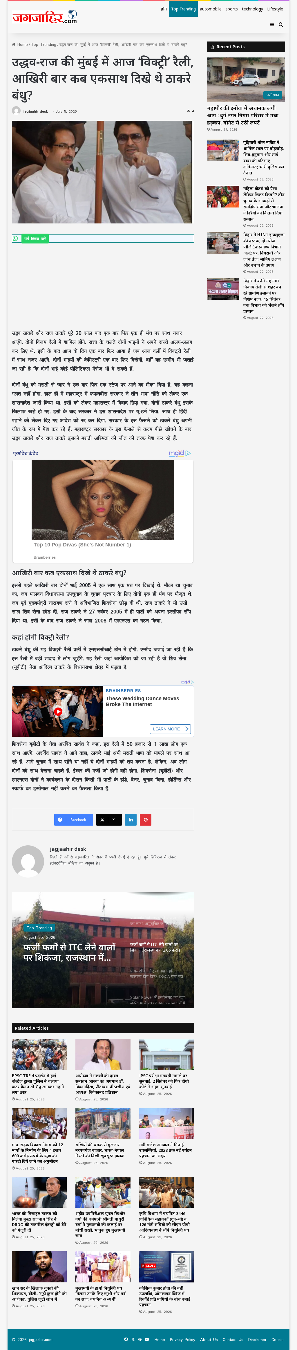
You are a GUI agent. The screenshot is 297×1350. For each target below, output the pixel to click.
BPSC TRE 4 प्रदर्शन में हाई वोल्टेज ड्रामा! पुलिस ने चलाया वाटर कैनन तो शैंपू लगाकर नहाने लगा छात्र (38, 1084)
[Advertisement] (103, 285)
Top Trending (183, 9)
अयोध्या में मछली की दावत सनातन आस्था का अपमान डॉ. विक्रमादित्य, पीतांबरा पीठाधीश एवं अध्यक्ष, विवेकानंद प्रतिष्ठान (102, 1084)
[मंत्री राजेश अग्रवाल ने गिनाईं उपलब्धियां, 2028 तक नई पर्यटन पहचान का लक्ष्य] (166, 1123)
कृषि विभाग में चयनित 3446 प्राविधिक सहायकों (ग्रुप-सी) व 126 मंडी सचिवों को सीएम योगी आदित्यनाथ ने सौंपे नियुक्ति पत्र (164, 1222)
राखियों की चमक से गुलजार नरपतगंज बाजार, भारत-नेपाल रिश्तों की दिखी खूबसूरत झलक (99, 1150)
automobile (211, 9)
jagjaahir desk (35, 111)
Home (21, 44)
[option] (103, 950)
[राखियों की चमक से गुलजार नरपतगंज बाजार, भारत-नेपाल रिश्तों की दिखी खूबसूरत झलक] (103, 1123)
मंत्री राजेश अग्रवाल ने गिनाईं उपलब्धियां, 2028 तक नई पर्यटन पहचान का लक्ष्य (165, 1150)
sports (232, 9)
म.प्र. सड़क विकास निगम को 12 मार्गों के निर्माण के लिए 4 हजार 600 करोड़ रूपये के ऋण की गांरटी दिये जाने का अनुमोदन (37, 1153)
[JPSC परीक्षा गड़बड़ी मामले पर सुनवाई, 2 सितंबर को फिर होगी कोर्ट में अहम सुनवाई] (166, 1054)
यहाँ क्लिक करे (35, 238)
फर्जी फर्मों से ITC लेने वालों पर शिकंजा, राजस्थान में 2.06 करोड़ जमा (69, 952)
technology (252, 9)
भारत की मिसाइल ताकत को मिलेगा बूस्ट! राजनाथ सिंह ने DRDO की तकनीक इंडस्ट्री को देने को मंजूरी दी (39, 1222)
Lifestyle (275, 9)
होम (164, 9)
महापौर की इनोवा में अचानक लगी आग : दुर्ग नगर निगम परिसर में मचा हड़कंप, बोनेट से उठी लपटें (242, 115)
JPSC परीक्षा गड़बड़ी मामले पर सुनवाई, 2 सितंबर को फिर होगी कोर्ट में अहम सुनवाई (164, 1081)
